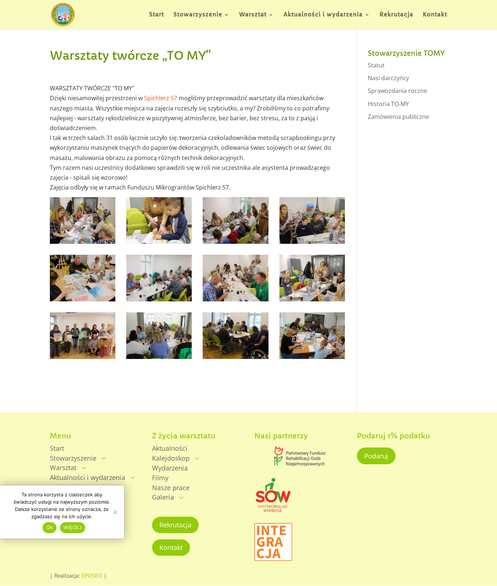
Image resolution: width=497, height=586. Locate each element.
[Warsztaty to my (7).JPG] (82, 244)
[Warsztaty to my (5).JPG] (312, 359)
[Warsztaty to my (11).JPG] (82, 301)
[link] (160, 98)
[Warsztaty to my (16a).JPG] (82, 359)
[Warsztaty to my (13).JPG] (312, 301)
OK (49, 528)
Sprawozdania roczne (397, 91)
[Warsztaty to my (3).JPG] (159, 359)
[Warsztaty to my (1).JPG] (159, 301)
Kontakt (171, 547)
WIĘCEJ (72, 528)
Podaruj (376, 456)
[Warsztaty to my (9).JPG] (159, 244)
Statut (376, 65)
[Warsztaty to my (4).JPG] (235, 359)
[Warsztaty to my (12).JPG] (235, 301)
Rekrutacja (175, 524)
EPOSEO (91, 575)
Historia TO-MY (388, 104)
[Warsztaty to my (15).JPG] (312, 244)
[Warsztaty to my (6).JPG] (235, 244)
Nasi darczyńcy (388, 78)
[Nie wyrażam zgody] (115, 512)
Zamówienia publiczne (398, 117)
